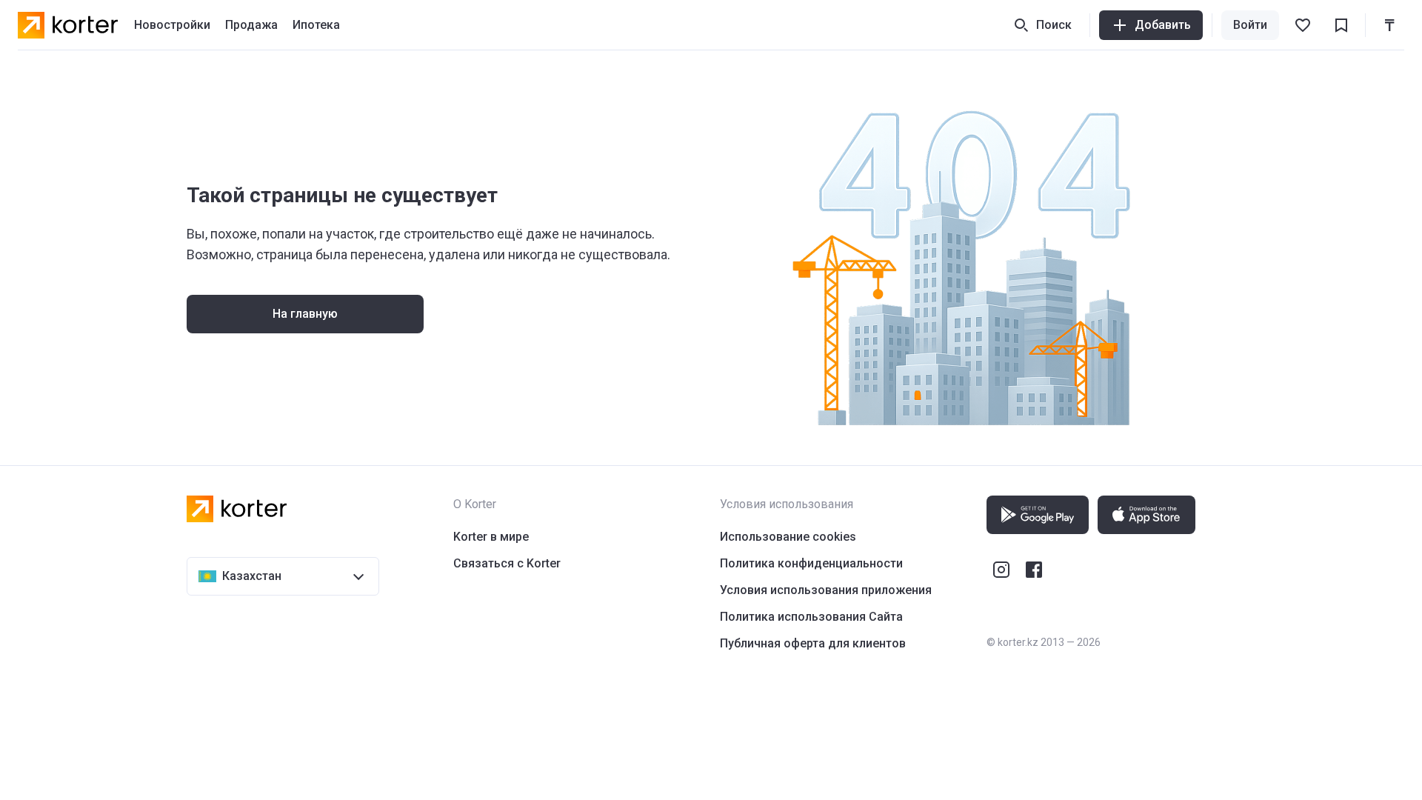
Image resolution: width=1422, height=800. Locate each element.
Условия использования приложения (826, 590)
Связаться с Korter (507, 563)
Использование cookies (788, 537)
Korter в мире (491, 537)
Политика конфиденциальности (811, 563)
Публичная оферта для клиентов (813, 643)
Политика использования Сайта (811, 617)
